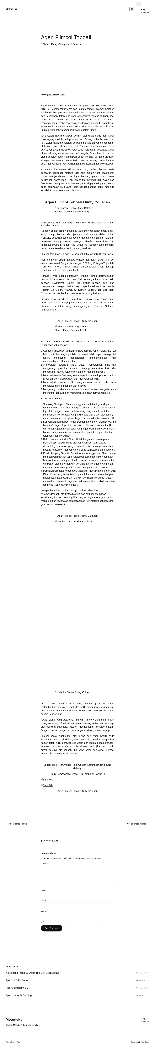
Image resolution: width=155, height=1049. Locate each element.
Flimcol (62, 95)
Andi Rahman (53, 95)
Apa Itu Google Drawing (19, 995)
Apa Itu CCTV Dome (17, 980)
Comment (45, 863)
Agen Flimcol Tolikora (136, 824)
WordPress (145, 1042)
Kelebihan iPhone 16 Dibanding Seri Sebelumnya (32, 973)
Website (44, 911)
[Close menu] (138, 4)
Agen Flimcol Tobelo (18, 824)
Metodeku (11, 9)
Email (43, 901)
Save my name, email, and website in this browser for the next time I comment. (71, 922)
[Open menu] (131, 9)
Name (43, 890)
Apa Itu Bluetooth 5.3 (17, 988)
